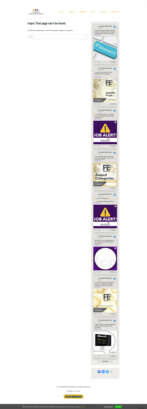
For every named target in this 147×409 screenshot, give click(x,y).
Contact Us (115, 12)
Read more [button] (98, 35)
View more (83, 407)
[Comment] (98, 62)
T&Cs (78, 391)
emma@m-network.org (83, 387)
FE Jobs (103, 12)
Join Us (61, 12)
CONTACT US (71, 391)
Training (82, 12)
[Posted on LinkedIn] (115, 27)
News (93, 12)
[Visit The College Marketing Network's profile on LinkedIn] (96, 27)
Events (71, 12)
